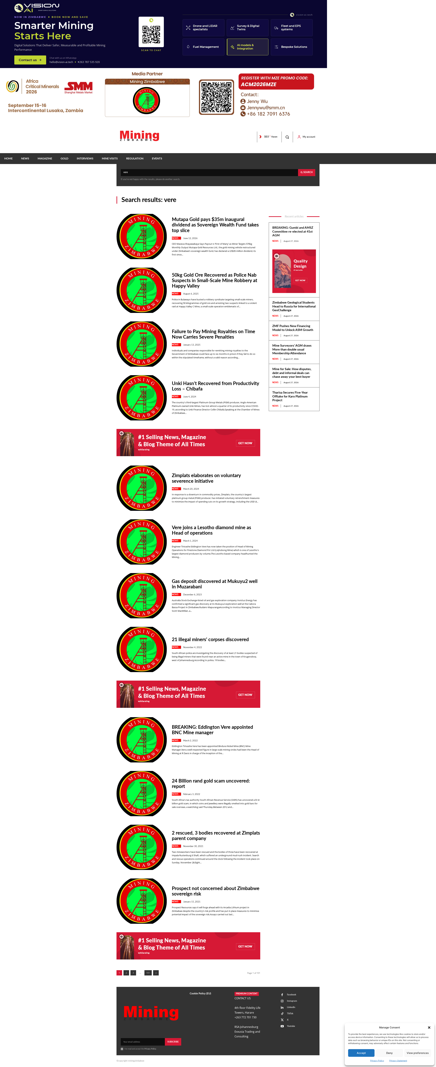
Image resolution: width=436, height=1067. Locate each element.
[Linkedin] (282, 1008)
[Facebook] (282, 995)
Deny (389, 1053)
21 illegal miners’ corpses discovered (210, 639)
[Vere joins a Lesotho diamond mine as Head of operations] (141, 542)
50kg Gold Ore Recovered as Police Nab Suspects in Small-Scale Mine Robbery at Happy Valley (214, 280)
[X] (282, 1020)
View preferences (418, 1053)
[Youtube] (282, 1026)
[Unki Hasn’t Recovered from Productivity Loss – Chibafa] (141, 397)
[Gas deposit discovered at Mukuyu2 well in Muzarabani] (141, 595)
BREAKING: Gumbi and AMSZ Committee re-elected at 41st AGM (292, 231)
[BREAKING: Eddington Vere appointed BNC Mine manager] (141, 739)
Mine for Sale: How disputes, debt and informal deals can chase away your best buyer (291, 373)
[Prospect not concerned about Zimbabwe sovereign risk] (141, 901)
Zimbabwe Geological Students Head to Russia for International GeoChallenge (294, 306)
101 (148, 972)
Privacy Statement (398, 1060)
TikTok (290, 1014)
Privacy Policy (377, 1060)
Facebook (291, 995)
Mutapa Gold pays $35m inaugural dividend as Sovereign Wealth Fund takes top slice (215, 225)
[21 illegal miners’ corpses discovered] (141, 649)
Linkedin (291, 1007)
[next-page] (156, 972)
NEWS (175, 238)
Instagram (292, 1001)
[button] (429, 1027)
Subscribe (173, 1042)
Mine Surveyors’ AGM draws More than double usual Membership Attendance (292, 349)
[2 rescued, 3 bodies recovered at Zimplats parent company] (141, 847)
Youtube (291, 1026)
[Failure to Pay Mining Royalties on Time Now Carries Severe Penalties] (141, 344)
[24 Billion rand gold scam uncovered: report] (141, 793)
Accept (361, 1053)
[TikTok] (282, 1014)
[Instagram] (282, 1001)
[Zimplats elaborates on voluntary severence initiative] (141, 488)
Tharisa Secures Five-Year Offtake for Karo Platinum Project (290, 396)
